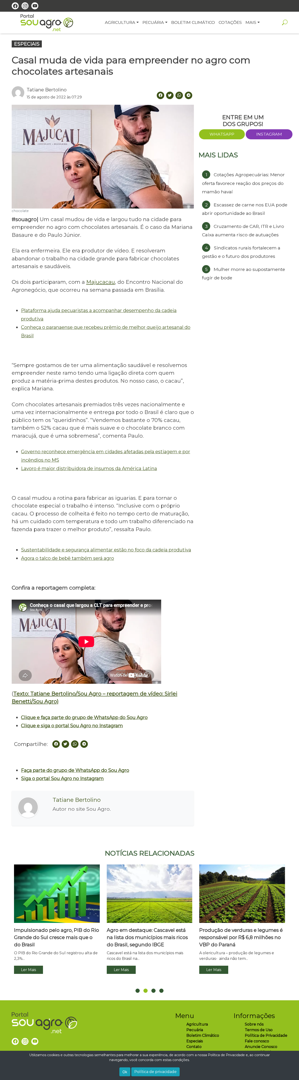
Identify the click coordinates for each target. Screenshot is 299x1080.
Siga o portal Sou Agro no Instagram (62, 778)
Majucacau (100, 282)
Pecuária (194, 1030)
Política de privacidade (155, 1071)
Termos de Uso (259, 1030)
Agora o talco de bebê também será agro (67, 558)
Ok (124, 1071)
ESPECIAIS (26, 44)
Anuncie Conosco (261, 1046)
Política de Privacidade (266, 1035)
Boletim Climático (202, 1035)
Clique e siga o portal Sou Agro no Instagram (72, 725)
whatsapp (222, 134)
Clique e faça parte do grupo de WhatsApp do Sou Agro (84, 717)
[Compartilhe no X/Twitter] (65, 744)
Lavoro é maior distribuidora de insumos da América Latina (89, 468)
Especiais (194, 1041)
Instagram (269, 134)
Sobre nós (254, 1024)
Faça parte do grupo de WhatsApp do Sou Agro (75, 770)
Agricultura (197, 1024)
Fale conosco (257, 1041)
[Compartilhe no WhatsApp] (179, 95)
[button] (137, 991)
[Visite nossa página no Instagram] (24, 5)
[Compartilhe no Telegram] (188, 95)
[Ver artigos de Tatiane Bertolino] (19, 93)
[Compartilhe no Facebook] (56, 744)
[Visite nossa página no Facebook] (15, 5)
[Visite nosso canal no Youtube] (34, 5)
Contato (194, 1046)
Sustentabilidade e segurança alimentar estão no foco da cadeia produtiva (106, 550)
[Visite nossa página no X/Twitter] (170, 95)
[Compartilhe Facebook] (160, 95)
